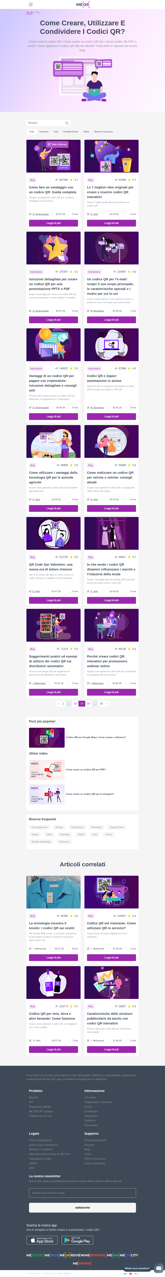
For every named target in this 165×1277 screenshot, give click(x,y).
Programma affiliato (40, 1106)
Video (86, 131)
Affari (49, 834)
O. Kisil (94, 214)
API (31, 1102)
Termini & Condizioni (41, 1149)
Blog (87, 1149)
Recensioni (90, 1125)
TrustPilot (89, 1120)
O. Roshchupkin (41, 214)
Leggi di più (53, 223)
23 (101, 703)
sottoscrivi (82, 1207)
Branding (64, 834)
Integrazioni (91, 1116)
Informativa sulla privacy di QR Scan (49, 1154)
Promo (108, 834)
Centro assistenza (94, 1163)
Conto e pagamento (40, 1140)
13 (75, 703)
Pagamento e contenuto (98, 1102)
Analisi (35, 834)
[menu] (30, 4)
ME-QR (29, 12)
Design (59, 827)
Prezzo (88, 1106)
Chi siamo (90, 1097)
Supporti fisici (117, 827)
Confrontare (91, 1111)
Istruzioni (44, 131)
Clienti (81, 834)
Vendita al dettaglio (41, 841)
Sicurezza (64, 841)
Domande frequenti (95, 1140)
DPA (31, 1168)
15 (88, 703)
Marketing (97, 827)
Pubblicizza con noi (40, 1116)
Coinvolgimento (39, 827)
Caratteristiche (70, 131)
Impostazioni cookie (40, 1158)
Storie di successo (103, 131)
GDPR (33, 1163)
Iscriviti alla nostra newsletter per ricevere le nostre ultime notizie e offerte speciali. (75, 1181)
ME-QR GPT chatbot (41, 1111)
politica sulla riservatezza (43, 1145)
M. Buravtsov (97, 311)
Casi (56, 131)
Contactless (77, 827)
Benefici (33, 1097)
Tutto (31, 131)
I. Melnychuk (39, 683)
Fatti (94, 834)
